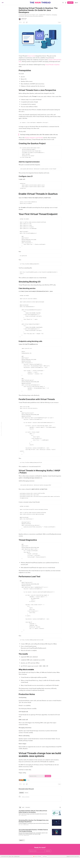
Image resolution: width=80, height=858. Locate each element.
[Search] (63, 2)
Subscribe (70, 2)
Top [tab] (20, 807)
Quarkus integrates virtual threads (34, 138)
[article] (40, 814)
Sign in (76, 2)
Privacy (10, 856)
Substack (68, 856)
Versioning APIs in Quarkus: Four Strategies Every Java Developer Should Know (33, 821)
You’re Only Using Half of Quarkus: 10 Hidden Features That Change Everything (33, 830)
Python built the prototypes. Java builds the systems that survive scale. (33, 813)
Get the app (45, 856)
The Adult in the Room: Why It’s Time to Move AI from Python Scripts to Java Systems (33, 811)
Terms (12, 856)
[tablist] (24, 793)
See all (21, 840)
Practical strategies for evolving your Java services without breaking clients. (34, 823)
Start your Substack (37, 856)
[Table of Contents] (1, 429)
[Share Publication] (65, 2)
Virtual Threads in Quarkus (52, 64)
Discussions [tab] (27, 807)
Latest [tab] (23, 807)
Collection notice (16, 856)
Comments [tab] (21, 792)
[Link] (17, 70)
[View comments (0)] (24, 22)
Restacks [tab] (26, 792)
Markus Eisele (24, 18)
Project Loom (31, 56)
